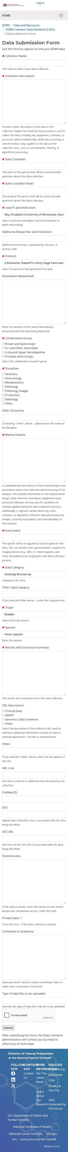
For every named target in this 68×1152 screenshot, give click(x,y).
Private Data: (10, 918)
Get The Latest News (41, 1077)
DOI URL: (8, 832)
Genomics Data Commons (21, 719)
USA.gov (52, 1134)
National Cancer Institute (25, 1134)
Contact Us (29, 1075)
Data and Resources (27, 25)
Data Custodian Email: (19, 183)
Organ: (9, 607)
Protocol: (10, 256)
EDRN (6, 25)
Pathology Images (16, 391)
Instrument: (12, 530)
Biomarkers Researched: (18, 276)
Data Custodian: (15, 159)
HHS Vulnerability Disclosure (57, 1104)
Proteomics (12, 395)
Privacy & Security (55, 1088)
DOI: (5, 807)
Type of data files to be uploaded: (24, 993)
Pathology (11, 387)
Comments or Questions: (18, 931)
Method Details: (15, 435)
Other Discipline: (13, 410)
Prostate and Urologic (18, 356)
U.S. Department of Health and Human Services (28, 1118)
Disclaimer (56, 1075)
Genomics (11, 374)
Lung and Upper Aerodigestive (24, 352)
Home (6, 15)
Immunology (12, 378)
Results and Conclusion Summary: (26, 647)
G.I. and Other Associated (21, 348)
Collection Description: (19, 76)
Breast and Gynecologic (20, 344)
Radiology (11, 399)
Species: (10, 627)
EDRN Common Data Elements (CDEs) (30, 29)
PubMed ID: (9, 792)
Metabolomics (14, 382)
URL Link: (8, 768)
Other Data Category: (16, 587)
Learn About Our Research (42, 1098)
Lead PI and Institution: (20, 208)
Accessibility (57, 1069)
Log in (40, 3)
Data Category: (14, 567)
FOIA (52, 1080)
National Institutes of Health (32, 1127)
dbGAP (9, 715)
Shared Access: (11, 856)
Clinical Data (13, 711)
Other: (6, 744)
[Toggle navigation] (61, 15)
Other (8, 403)
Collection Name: (15, 56)
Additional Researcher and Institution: (27, 232)
